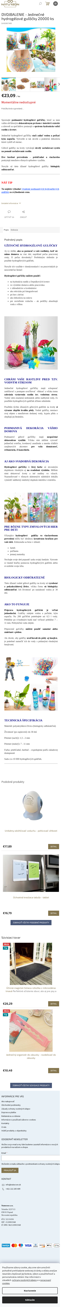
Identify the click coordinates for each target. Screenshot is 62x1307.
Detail (53, 1003)
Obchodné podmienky (11, 1105)
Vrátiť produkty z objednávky (14, 1130)
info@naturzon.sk (13, 1184)
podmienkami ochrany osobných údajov (43, 1164)
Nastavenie (30, 1290)
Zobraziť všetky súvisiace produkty (31, 1085)
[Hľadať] (40, 3)
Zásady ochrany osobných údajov (15, 1108)
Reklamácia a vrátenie (10, 1116)
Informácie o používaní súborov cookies (18, 1119)
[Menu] (55, 3)
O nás (3, 1127)
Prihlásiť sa (10, 1170)
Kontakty (5, 1123)
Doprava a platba (8, 1112)
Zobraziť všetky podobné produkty (31, 922)
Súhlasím (30, 1300)
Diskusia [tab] (14, 229)
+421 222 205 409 (13, 1189)
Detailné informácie (9, 203)
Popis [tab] (6, 229)
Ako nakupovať (7, 1101)
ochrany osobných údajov (24, 1280)
